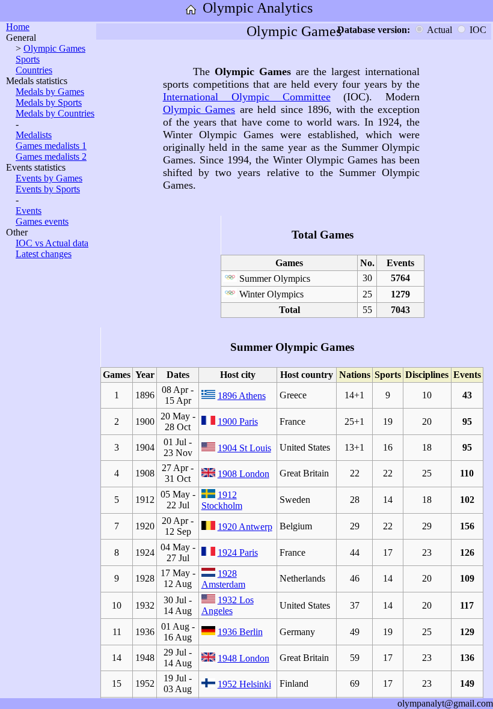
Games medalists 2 (51, 156)
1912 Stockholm (221, 500)
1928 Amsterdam (223, 578)
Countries (34, 70)
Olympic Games (54, 48)
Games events (42, 221)
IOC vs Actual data (52, 243)
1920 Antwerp (245, 527)
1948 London (243, 658)
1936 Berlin (240, 632)
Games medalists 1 (51, 146)
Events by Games (49, 178)
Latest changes (44, 254)
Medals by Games (50, 92)
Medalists (34, 135)
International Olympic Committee (247, 97)
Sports (28, 59)
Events (28, 210)
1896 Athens (242, 396)
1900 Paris (238, 421)
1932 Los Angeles (227, 605)
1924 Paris (238, 552)
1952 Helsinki (244, 684)
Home (17, 27)
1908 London (243, 474)
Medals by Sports (49, 102)
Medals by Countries (55, 113)
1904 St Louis (244, 448)
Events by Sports (48, 189)
